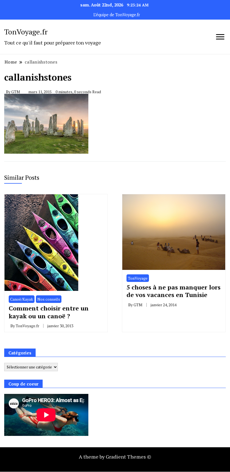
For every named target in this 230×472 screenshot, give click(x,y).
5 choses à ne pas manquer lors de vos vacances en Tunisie (173, 291)
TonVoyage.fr (26, 31)
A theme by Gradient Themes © (115, 456)
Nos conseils (48, 299)
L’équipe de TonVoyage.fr (116, 14)
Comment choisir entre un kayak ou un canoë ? (49, 312)
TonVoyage (138, 278)
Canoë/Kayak (21, 299)
